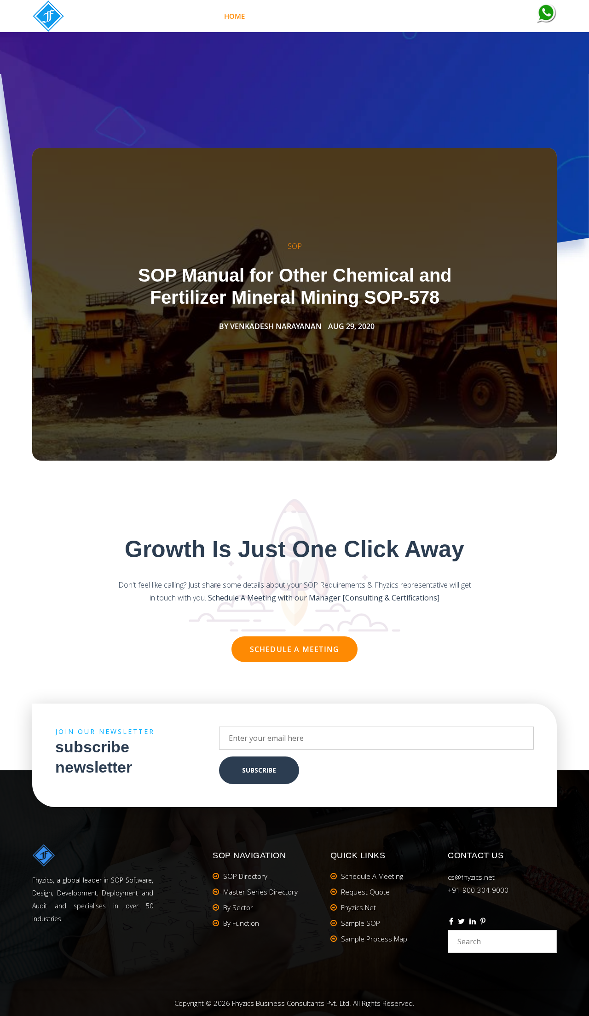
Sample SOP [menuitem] (360, 923)
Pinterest (482, 923)
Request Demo (497, 16)
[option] (294, 304)
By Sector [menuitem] (238, 907)
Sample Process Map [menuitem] (374, 938)
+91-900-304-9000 (478, 890)
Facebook (451, 923)
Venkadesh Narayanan (276, 326)
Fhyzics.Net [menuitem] (365, 16)
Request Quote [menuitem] (365, 891)
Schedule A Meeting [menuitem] (372, 876)
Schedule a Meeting (295, 649)
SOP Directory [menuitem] (245, 876)
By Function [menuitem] (241, 923)
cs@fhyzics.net (471, 877)
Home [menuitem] (234, 16)
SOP (295, 246)
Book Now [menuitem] (428, 16)
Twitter (461, 923)
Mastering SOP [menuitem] (294, 16)
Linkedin (472, 923)
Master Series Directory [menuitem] (260, 891)
